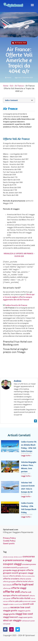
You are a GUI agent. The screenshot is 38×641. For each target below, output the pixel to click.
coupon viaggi (12, 564)
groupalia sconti (22, 567)
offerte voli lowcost (19, 596)
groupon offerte (25, 570)
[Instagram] (11, 629)
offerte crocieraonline (28, 576)
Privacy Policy (9, 538)
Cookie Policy (9, 541)
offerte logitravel (22, 584)
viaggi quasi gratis (25, 617)
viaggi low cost (24, 614)
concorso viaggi (22, 560)
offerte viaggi (18, 588)
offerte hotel (21, 581)
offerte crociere (11, 579)
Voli (24, 43)
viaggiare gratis (24, 611)
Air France (18, 43)
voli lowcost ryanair (28, 621)
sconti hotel (18, 604)
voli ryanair (6, 624)
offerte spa (7, 588)
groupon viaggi (26, 573)
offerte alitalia (15, 576)
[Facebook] (5, 629)
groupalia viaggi (10, 570)
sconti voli (28, 604)
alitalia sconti (18, 557)
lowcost (5, 576)
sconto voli (6, 607)
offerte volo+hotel (20, 598)
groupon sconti (10, 573)
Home (5, 86)
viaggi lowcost (10, 617)
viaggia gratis (10, 611)
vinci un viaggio (12, 620)
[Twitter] (17, 629)
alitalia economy (8, 557)
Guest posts (8, 544)
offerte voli (11, 591)
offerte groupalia (9, 581)
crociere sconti (10, 567)
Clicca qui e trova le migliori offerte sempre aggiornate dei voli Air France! (18, 297)
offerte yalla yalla (15, 601)
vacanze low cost (20, 607)
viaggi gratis (9, 614)
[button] (32, 5)
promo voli (27, 601)
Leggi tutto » (26, 456)
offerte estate (25, 579)
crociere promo (29, 564)
